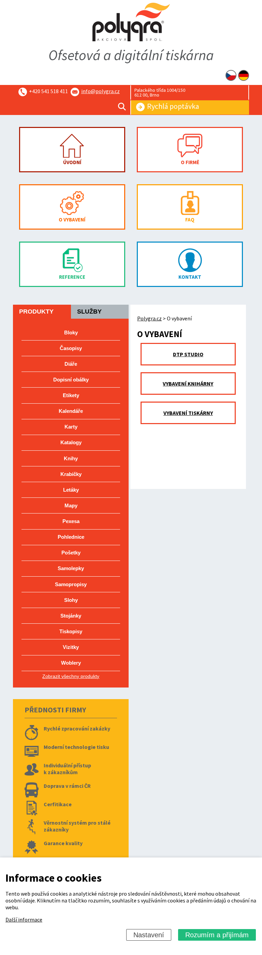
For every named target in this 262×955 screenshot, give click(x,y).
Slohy (71, 600)
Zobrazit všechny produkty (70, 676)
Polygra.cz (149, 318)
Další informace (23, 919)
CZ (230, 75)
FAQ (189, 219)
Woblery (71, 663)
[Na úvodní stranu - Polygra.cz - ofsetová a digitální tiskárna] (131, 23)
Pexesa (70, 521)
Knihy (71, 458)
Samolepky (71, 568)
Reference (72, 277)
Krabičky (71, 474)
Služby (89, 311)
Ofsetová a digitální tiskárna (131, 55)
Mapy (70, 505)
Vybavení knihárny (188, 383)
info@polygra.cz (100, 91)
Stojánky (70, 616)
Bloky (71, 332)
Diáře (70, 364)
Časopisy (71, 348)
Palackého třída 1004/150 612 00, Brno (159, 92)
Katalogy (71, 442)
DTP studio (188, 354)
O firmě (190, 162)
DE (243, 75)
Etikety (71, 395)
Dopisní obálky (71, 379)
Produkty (36, 311)
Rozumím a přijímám (217, 935)
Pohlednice (71, 537)
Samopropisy (71, 584)
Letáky (71, 490)
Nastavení (148, 935)
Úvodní (72, 162)
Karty (70, 427)
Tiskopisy (70, 631)
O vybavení (72, 219)
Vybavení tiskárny (188, 412)
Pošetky (71, 552)
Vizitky (71, 647)
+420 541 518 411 (48, 91)
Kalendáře (71, 411)
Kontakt (189, 277)
